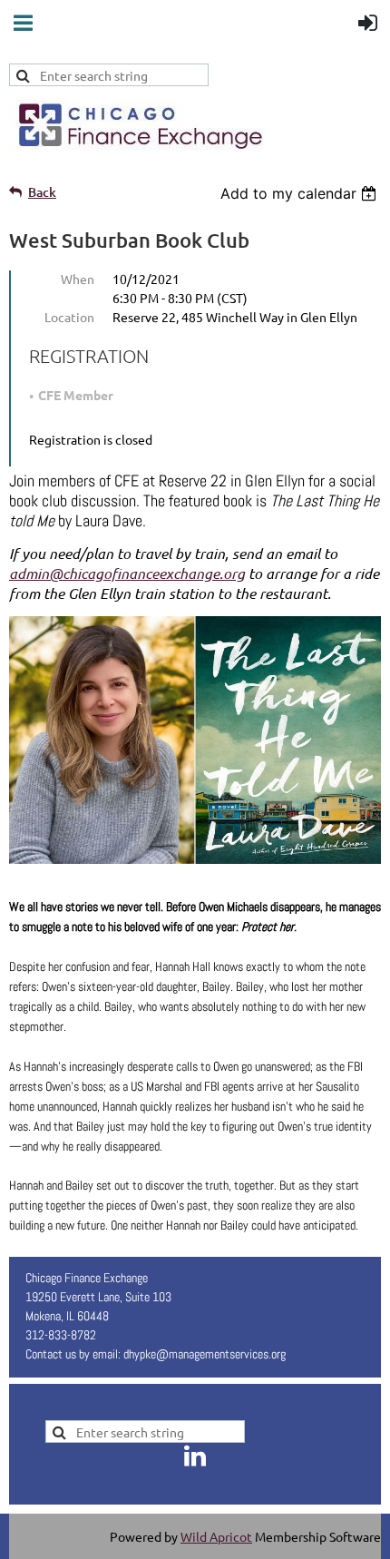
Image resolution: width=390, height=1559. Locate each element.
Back (42, 192)
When (77, 278)
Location (69, 317)
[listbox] (300, 193)
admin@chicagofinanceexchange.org (127, 573)
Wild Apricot (216, 1536)
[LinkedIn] (195, 1455)
